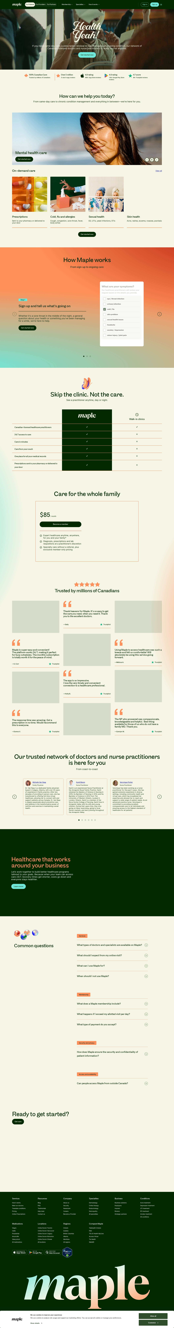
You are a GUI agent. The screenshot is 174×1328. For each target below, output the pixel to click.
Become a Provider (69, 1214)
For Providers (40, 4)
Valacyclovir (16, 1239)
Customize (152, 1322)
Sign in (144, 4)
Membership (66, 4)
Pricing (14, 1211)
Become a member (60, 524)
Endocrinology (93, 1208)
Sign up (154, 4)
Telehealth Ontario (95, 1228)
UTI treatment (144, 1208)
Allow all (153, 1316)
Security (66, 1205)
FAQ (39, 1205)
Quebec (66, 1231)
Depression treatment (147, 1205)
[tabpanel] (87, 139)
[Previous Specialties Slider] (147, 160)
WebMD (91, 1242)
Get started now (87, 55)
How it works (93, 4)
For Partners (51, 4)
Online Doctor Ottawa (45, 1239)
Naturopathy (93, 1211)
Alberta (65, 1236)
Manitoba (66, 1239)
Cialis (14, 1231)
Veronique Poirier (126, 782)
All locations (42, 1242)
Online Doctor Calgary (45, 1233)
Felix (90, 1231)
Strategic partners (121, 1214)
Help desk (41, 1211)
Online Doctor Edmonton (46, 1236)
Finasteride (15, 1233)
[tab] (84, 356)
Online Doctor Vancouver (46, 1231)
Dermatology (93, 1203)
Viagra (14, 1228)
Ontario (65, 1228)
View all (158, 171)
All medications (17, 1242)
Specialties (79, 4)
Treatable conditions (18, 1208)
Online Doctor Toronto (45, 1228)
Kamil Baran (80, 782)
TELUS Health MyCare (96, 1233)
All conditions (144, 1217)
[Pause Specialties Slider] (152, 160)
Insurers (117, 1208)
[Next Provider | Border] (159, 797)
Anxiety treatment (146, 1214)
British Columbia (68, 1233)
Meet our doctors (17, 1205)
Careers (65, 1211)
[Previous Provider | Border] (14, 797)
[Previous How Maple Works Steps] (14, 314)
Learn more (18, 886)
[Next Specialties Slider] (157, 160)
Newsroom (66, 1208)
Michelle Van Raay (39, 782)
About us (66, 1203)
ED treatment (144, 1211)
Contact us (41, 1214)
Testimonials (42, 1208)
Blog (39, 1203)
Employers (118, 1205)
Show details (35, 1323)
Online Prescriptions (18, 1214)
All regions (66, 1242)
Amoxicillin (15, 1236)
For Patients (30, 4)
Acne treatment (145, 1203)
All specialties (93, 1214)
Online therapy (94, 1205)
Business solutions (121, 1203)
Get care (18, 1122)
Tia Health (92, 1239)
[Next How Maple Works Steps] (159, 314)
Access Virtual (93, 1236)
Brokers (117, 1211)
